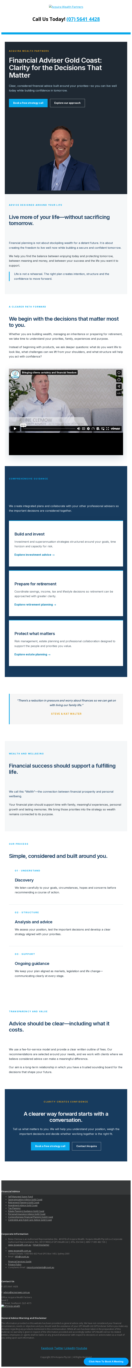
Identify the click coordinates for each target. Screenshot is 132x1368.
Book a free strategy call (28, 102)
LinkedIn (69, 1348)
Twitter (59, 1348)
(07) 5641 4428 (83, 19)
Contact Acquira (86, 1146)
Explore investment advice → (34, 554)
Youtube (81, 1348)
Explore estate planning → (32, 654)
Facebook (47, 1348)
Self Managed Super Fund (20, 1196)
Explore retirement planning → (35, 604)
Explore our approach (67, 102)
